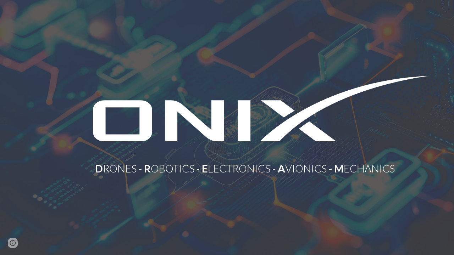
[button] (13, 243)
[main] (262, 160)
